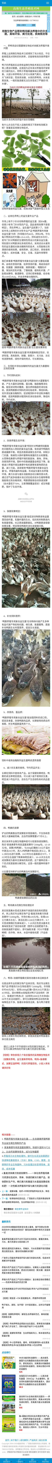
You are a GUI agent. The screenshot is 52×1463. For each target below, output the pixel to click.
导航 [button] (4, 3)
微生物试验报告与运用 (13, 1213)
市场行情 (36, 16)
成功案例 (20, 16)
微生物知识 (8, 1209)
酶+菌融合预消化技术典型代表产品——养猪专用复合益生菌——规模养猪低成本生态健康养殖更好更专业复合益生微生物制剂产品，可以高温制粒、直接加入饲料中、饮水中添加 (34, 1421)
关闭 (48, 16)
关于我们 (15, 1440)
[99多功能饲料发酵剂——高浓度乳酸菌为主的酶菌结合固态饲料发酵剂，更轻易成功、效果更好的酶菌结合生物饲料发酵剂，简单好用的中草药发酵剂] (8, 1362)
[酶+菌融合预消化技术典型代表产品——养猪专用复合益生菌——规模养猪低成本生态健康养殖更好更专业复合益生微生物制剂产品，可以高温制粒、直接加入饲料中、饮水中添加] (8, 1423)
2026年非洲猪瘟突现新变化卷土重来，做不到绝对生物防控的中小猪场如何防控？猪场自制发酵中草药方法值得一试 (26, 1230)
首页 (13, 16)
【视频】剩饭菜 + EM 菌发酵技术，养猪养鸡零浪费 (24, 1298)
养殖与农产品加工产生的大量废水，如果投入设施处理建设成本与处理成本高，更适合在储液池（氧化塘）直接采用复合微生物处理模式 (26, 1270)
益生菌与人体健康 (32, 1213)
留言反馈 (43, 1440)
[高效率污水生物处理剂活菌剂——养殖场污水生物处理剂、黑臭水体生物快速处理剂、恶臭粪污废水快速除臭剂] (8, 1404)
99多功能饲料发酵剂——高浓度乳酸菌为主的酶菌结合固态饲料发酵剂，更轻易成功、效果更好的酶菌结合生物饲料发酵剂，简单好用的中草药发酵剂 (34, 1363)
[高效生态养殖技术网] (26, 10)
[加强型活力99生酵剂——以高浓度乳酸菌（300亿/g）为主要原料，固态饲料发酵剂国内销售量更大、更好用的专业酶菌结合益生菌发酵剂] (8, 1384)
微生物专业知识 (21, 1209)
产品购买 (33, 1440)
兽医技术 (28, 16)
